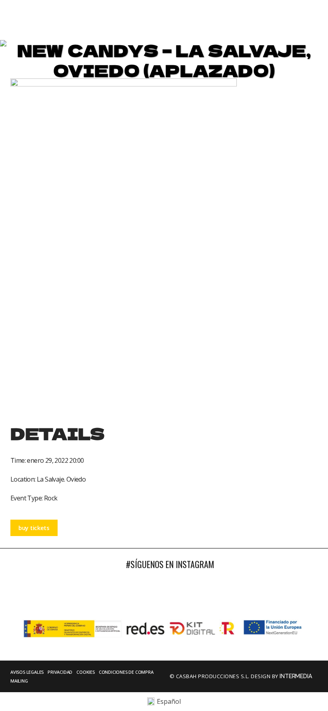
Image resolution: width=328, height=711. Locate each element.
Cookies (85, 672)
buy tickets (34, 528)
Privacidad (60, 672)
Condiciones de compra (126, 672)
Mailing (19, 681)
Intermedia (296, 676)
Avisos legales (27, 672)
